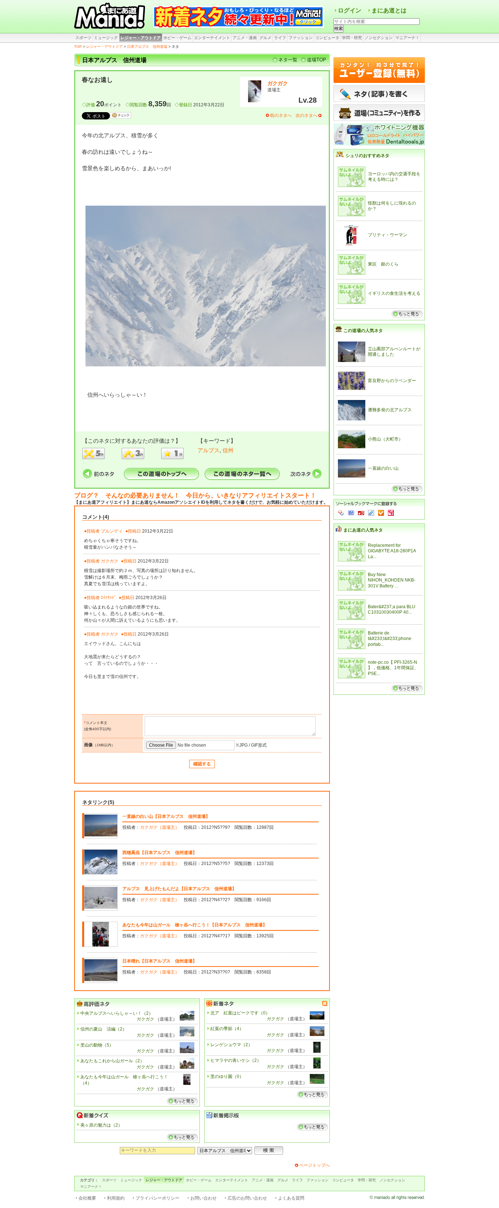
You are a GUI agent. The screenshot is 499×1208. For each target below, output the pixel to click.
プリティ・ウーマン (387, 234)
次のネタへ (306, 115)
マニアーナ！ (407, 37)
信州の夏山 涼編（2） (103, 1029)
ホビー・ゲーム (177, 37)
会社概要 (87, 1198)
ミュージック (106, 37)
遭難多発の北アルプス (390, 409)
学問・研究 (352, 37)
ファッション (301, 37)
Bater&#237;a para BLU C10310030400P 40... (391, 609)
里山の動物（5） (97, 1045)
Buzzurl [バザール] (361, 513)
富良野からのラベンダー (392, 380)
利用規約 (116, 1198)
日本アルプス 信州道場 (147, 47)
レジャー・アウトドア (141, 37)
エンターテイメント (212, 37)
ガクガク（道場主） (159, 827)
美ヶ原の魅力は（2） (101, 1125)
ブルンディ (112, 531)
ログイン (349, 10)
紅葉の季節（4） (227, 1028)
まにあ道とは (389, 10)
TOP (78, 47)
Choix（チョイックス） (381, 513)
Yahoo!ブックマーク (341, 513)
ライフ (280, 37)
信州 (227, 450)
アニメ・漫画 (245, 37)
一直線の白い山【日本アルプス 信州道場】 (166, 816)
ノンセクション (379, 37)
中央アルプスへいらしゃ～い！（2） (116, 1013)
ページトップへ (314, 1165)
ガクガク (277, 83)
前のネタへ (281, 115)
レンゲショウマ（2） (231, 1044)
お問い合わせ (203, 1198)
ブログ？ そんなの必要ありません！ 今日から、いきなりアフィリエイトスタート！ (195, 495)
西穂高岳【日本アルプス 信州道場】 (159, 852)
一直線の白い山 (383, 468)
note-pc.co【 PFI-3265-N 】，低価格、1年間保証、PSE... (393, 668)
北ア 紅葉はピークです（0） (240, 1012)
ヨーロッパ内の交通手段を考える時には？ (394, 176)
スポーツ (83, 37)
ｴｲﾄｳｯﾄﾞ (108, 597)
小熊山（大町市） (385, 439)
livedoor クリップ (371, 513)
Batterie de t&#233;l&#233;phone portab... (389, 638)
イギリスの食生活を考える (394, 293)
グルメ (265, 37)
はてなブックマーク (351, 513)
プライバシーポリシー (157, 1198)
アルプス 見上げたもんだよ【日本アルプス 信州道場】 (179, 888)
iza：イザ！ (391, 513)
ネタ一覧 (287, 59)
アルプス (209, 450)
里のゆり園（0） (227, 1076)
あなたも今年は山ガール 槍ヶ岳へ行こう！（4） (124, 1080)
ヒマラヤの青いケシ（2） (235, 1060)
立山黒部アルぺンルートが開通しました (394, 351)
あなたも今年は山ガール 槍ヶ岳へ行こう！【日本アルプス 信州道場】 (194, 924)
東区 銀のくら (383, 264)
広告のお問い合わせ (247, 1198)
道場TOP (316, 59)
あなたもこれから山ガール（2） (112, 1060)
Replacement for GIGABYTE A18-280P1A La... (392, 551)
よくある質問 (291, 1198)
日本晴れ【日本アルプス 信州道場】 (159, 961)
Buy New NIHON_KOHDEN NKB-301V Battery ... (391, 580)
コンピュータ (327, 37)
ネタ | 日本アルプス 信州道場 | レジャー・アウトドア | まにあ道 (110, 16)
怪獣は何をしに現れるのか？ (392, 206)
